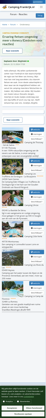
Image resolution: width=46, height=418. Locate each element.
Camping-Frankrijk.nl (21, 7)
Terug (39, 15)
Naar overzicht (12, 51)
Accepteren (12, 408)
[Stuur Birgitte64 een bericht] (28, 60)
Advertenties (25, 401)
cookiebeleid (29, 397)
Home (4, 24)
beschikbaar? (36, 139)
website (37, 129)
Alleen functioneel (34, 408)
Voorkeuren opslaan (23, 414)
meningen (37, 134)
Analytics (9, 401)
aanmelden (38, 2)
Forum (13, 24)
